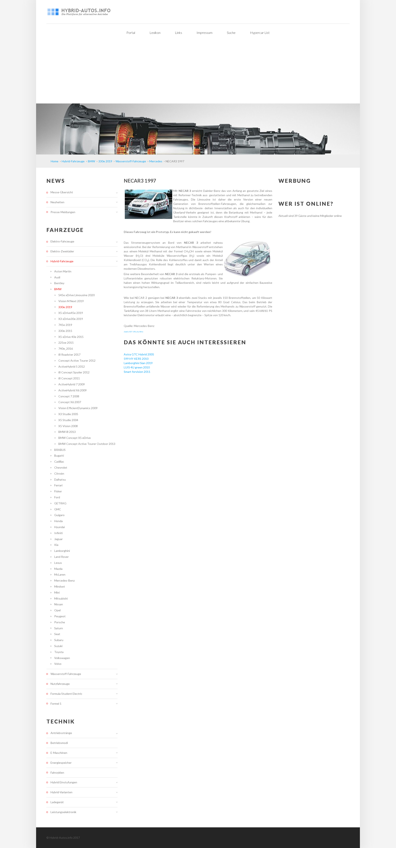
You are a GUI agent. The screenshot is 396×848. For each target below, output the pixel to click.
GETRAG (60, 503)
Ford (57, 497)
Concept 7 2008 (68, 396)
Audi (57, 277)
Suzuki (58, 646)
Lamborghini (62, 550)
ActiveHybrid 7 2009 (71, 384)
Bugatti (59, 455)
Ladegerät (57, 802)
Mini (57, 592)
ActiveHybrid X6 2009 (72, 390)
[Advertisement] (198, 72)
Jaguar (58, 539)
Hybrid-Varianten (61, 792)
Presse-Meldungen (63, 212)
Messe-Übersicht (62, 192)
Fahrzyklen (57, 772)
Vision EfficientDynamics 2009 (78, 408)
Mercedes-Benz (64, 580)
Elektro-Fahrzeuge (62, 241)
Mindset (59, 586)
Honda (58, 521)
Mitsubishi (61, 598)
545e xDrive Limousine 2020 (76, 295)
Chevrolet (60, 467)
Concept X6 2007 (69, 402)
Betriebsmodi (59, 743)
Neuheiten (57, 202)
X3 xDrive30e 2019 (70, 319)
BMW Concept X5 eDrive (74, 437)
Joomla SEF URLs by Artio (133, 332)
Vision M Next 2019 (71, 301)
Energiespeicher (61, 762)
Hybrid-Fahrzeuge (62, 261)
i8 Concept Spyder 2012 (74, 372)
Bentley (59, 283)
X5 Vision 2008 (68, 426)
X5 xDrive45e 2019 (70, 313)
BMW (57, 289)
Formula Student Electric (66, 693)
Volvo (57, 663)
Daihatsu (60, 479)
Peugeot (60, 616)
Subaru (58, 640)
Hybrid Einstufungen (64, 782)
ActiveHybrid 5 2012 (71, 366)
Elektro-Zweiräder (62, 251)
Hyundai (59, 527)
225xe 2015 (66, 342)
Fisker (58, 491)
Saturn (58, 628)
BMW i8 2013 (67, 432)
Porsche (59, 622)
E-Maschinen (59, 752)
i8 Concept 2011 (69, 378)
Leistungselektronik (63, 812)
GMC (57, 509)
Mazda (58, 568)
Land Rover (61, 556)
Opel (57, 610)
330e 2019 (65, 307)
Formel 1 (56, 703)
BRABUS (60, 449)
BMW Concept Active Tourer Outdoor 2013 (86, 443)
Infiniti (58, 533)
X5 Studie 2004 (68, 420)
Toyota (59, 652)
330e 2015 (65, 331)
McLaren (59, 574)
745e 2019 (65, 325)
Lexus (58, 562)
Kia (56, 544)
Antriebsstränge (61, 733)
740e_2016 (65, 348)
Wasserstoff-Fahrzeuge (66, 674)
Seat (57, 634)
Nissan (58, 604)
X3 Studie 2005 (68, 414)
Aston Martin (62, 271)
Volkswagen (62, 658)
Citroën (59, 473)
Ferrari (58, 485)
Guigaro (59, 515)
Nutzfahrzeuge (60, 683)
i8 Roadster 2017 (69, 354)
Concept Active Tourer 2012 (76, 360)
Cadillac (59, 461)
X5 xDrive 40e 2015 (71, 336)
